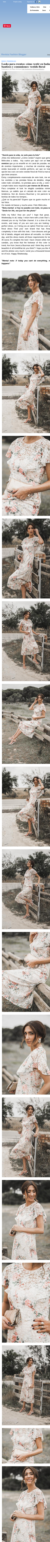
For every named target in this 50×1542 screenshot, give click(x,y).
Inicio (4, 1)
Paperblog (13, 8)
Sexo (44, 10)
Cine (44, 7)
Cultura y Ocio (35, 7)
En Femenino (34, 10)
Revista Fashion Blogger (13, 54)
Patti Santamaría (27, 69)
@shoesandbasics (38, 69)
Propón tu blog (17, 1)
